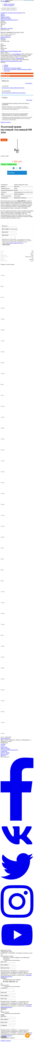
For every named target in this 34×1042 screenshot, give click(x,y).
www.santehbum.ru (17, 54)
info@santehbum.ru (6, 37)
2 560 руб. (3, 449)
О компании (4, 12)
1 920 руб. (3, 308)
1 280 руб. (3, 646)
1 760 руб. (3, 340)
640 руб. (2, 580)
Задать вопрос (6, 244)
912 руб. (2, 297)
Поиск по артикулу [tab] (9, 5)
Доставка (10, 12)
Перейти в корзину (6, 42)
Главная (6, 65)
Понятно (3, 62)
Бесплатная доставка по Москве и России (13, 87)
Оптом (2, 14)
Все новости (28, 83)
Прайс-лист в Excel (6, 18)
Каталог (6, 66)
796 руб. (2, 548)
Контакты (19, 12)
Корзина (3, 38)
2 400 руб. (3, 439)
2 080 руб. (3, 428)
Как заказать (4, 747)
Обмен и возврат (5, 17)
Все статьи (29, 100)
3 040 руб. (3, 537)
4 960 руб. (3, 689)
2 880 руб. (3, 362)
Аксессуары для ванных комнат (12, 68)
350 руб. (2, 395)
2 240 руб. (3, 406)
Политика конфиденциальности (9, 19)
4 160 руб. (3, 678)
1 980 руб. (3, 330)
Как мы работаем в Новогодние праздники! (13, 92)
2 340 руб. (3, 319)
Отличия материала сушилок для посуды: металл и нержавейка (15, 104)
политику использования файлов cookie (11, 61)
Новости (3, 15)
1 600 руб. (3, 504)
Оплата (15, 12)
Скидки (3, 73)
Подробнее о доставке (7, 28)
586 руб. (2, 569)
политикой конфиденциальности (16, 243)
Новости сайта (5, 754)
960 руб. (2, 286)
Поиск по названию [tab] (9, 4)
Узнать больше (20, 58)
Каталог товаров (5, 752)
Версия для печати (6, 122)
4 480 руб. (3, 711)
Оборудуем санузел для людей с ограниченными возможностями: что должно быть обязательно (15, 114)
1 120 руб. (3, 460)
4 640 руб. (3, 351)
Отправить (3, 978)
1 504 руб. (3, 373)
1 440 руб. (3, 275)
